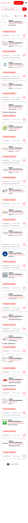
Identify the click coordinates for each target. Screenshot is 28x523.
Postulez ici (7, 35)
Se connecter (19, 2)
